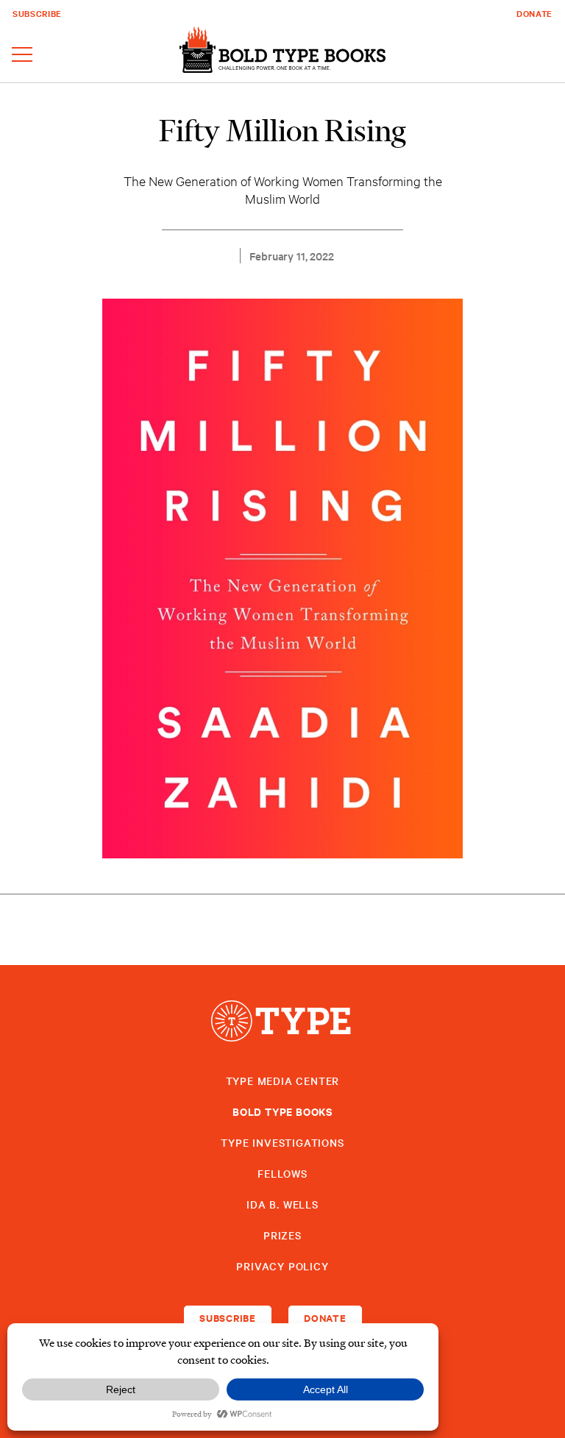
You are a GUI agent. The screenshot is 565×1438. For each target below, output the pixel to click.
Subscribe (37, 13)
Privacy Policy (282, 1266)
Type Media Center (283, 1080)
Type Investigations (282, 1142)
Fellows (282, 1173)
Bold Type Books (282, 1111)
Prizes (282, 1235)
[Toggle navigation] (22, 55)
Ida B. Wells (282, 1204)
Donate (534, 13)
